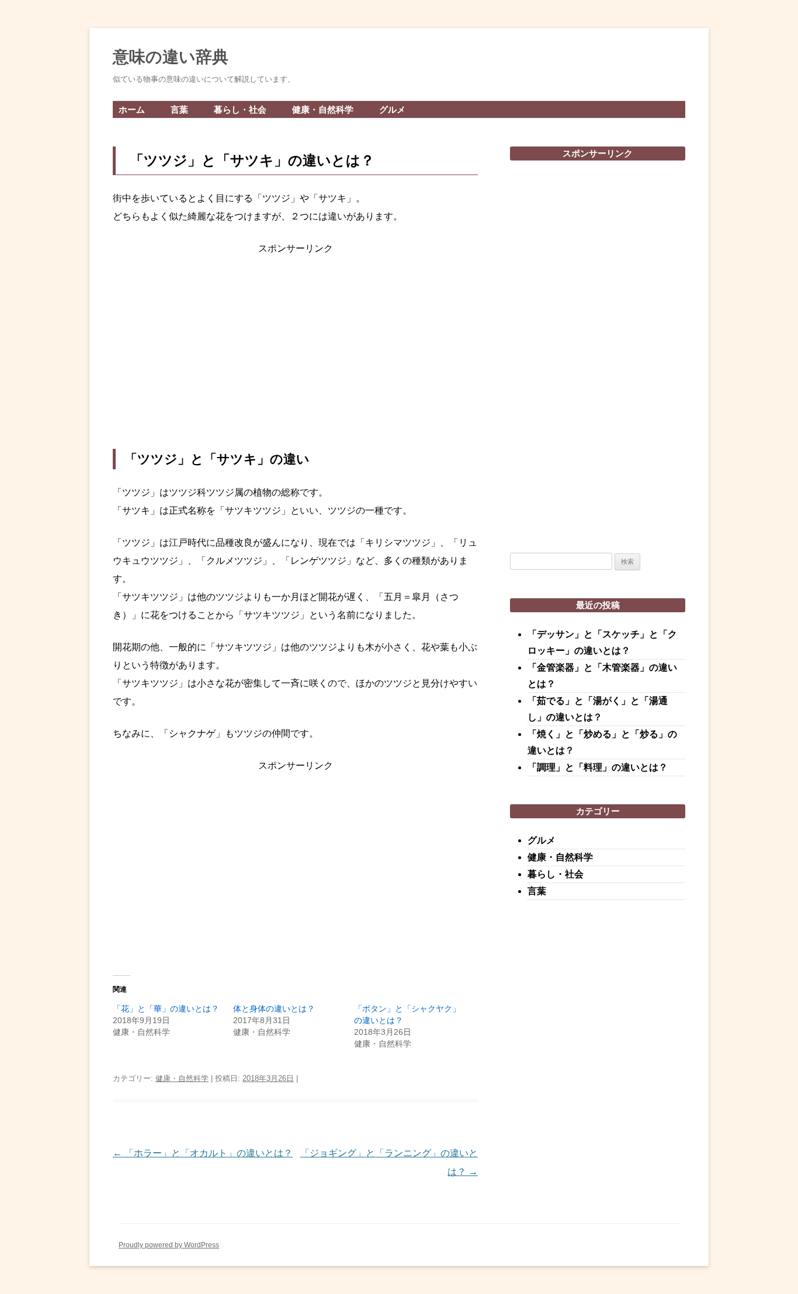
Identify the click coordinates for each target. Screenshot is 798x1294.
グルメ (392, 109)
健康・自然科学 (322, 109)
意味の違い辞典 (170, 57)
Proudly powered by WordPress (169, 1245)
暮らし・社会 (240, 109)
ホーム (132, 109)
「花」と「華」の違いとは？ (166, 1008)
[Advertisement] (295, 353)
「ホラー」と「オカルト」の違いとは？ (203, 1153)
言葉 (179, 109)
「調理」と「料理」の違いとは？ (598, 767)
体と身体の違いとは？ (274, 1008)
